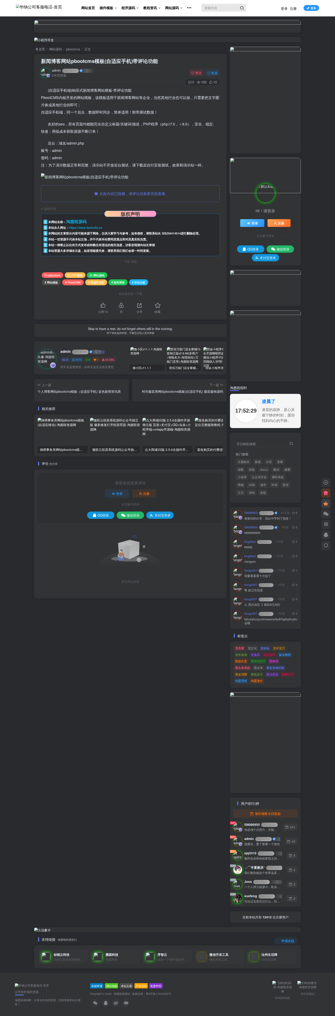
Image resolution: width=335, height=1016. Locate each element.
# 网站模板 (51, 282)
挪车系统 (278, 477)
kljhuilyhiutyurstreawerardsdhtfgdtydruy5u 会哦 (270, 621)
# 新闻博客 (118, 282)
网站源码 (172, 7)
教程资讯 (150, 7)
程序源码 (128, 7)
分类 (269, 462)
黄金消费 (241, 674)
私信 (214, 72)
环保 (274, 485)
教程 (258, 462)
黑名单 (258, 667)
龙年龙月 (279, 648)
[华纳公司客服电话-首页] (32, 985)
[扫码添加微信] (325, 514)
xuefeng (258, 896)
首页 (41, 49)
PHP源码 (76, 275)
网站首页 (88, 7)
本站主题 (126, 986)
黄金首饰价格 (275, 667)
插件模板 (106, 7)
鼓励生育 (241, 661)
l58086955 (258, 513)
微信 (276, 470)
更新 (280, 462)
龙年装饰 (241, 654)
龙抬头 (264, 648)
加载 (241, 470)
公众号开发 (259, 477)
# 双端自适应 (96, 282)
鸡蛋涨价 (257, 680)
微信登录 (133, 515)
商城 (241, 485)
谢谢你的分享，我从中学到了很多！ (268, 518)
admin (64, 70)
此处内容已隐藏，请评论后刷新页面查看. (132, 193)
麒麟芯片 (288, 674)
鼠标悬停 (269, 654)
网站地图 (111, 986)
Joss (256, 881)
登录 (284, 8)
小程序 (242, 477)
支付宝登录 (162, 515)
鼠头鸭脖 (285, 654)
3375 (78, 359)
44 (67, 359)
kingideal (257, 542)
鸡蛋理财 (241, 680)
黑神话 (273, 661)
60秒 (252, 485)
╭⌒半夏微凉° (262, 867)
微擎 (287, 470)
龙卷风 (255, 654)
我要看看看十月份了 (257, 576)
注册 (293, 8)
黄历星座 (272, 674)
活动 (252, 493)
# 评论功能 (138, 282)
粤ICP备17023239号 (158, 993)
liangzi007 (257, 570)
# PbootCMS (73, 282)
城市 (263, 485)
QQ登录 (103, 515)
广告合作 (141, 986)
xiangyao (250, 562)
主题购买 (244, 462)
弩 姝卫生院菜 (253, 590)
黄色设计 (257, 674)
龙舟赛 (239, 648)
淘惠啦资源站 (122, 993)
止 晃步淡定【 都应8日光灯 (262, 605)
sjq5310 (258, 853)
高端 (263, 493)
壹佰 (286, 485)
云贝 (241, 493)
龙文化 (252, 648)
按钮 (252, 470)
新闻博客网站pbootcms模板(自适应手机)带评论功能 (99, 61)
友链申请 (96, 986)
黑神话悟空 (258, 661)
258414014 (173, 233)
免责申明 (155, 986)
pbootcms (73, 49)
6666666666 (252, 533)
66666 (248, 547)
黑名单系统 (242, 667)
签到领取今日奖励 (267, 813)
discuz (264, 470)
